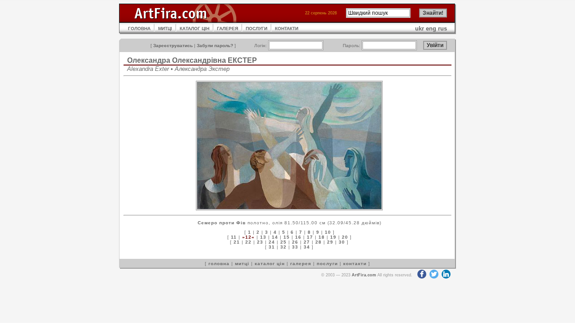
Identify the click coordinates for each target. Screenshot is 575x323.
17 (310, 237)
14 (275, 237)
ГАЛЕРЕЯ (227, 28)
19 (333, 237)
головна (219, 263)
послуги (327, 263)
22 (248, 242)
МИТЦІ (165, 28)
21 (237, 242)
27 (307, 242)
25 (283, 242)
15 (286, 237)
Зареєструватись (173, 45)
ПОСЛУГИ (256, 28)
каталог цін (270, 263)
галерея (300, 263)
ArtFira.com (364, 275)
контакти (355, 263)
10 (328, 232)
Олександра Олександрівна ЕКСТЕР (192, 60)
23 (260, 242)
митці (242, 263)
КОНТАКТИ (286, 28)
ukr (419, 28)
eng (431, 28)
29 (330, 242)
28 (318, 242)
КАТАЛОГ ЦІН (194, 28)
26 (295, 242)
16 (298, 237)
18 (321, 237)
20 (345, 237)
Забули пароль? (215, 45)
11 (234, 237)
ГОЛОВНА (139, 28)
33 (295, 246)
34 (307, 246)
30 (342, 242)
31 (272, 246)
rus (442, 28)
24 (272, 242)
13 (263, 237)
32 (283, 246)
